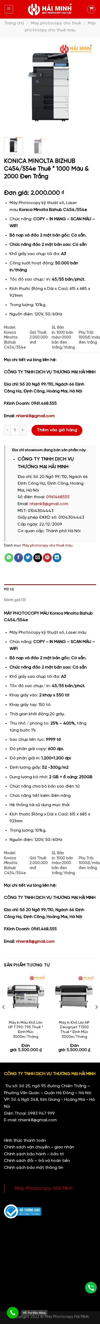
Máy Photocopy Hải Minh (43, 1188)
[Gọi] (91, 1287)
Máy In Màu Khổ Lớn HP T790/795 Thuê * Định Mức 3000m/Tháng (25, 1030)
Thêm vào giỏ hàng (57, 430)
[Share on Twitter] (28, 557)
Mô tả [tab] (9, 589)
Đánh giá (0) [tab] (15, 600)
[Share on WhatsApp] (9, 557)
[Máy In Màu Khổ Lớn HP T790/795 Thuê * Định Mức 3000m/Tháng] (25, 995)
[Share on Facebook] (18, 557)
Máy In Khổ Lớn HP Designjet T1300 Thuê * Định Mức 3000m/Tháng (74, 1030)
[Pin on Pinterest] (47, 557)
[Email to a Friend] (37, 557)
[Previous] (12, 87)
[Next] (87, 87)
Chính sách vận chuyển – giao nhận (39, 1147)
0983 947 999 (41, 1113)
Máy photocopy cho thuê (56, 23)
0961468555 (58, 497)
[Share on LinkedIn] (57, 557)
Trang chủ (14, 23)
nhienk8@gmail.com (35, 416)
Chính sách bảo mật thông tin (33, 1167)
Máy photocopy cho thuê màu (47, 545)
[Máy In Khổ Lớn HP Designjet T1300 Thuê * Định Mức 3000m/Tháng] (74, 995)
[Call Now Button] (13, 1313)
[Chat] (91, 1272)
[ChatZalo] (91, 1257)
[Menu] (9, 9)
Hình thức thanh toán (25, 1140)
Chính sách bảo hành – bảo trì (34, 1154)
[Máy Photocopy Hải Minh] (50, 9)
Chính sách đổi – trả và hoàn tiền (37, 1160)
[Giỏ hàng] (91, 9)
